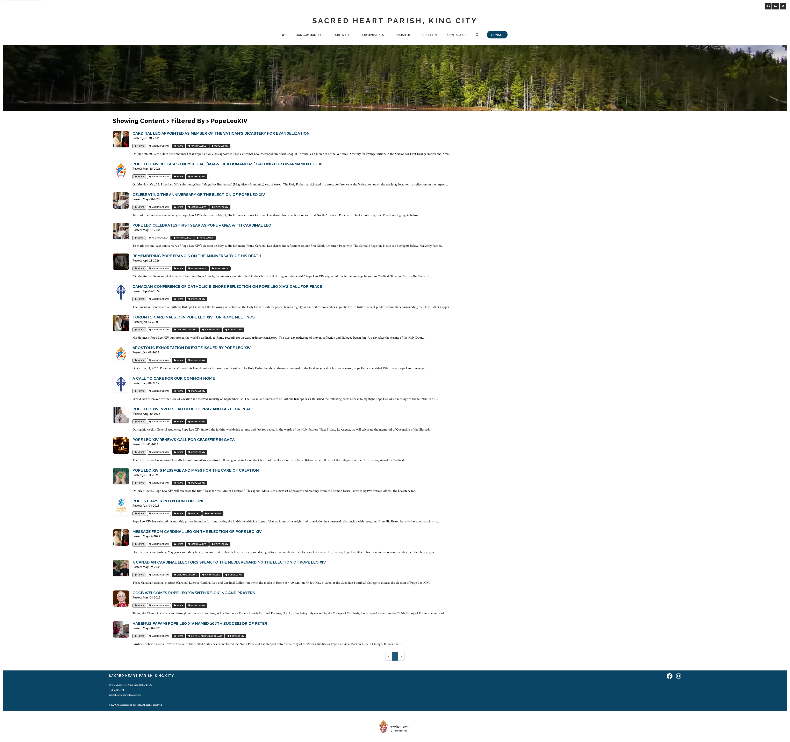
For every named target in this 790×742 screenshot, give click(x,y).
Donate (497, 35)
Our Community (308, 35)
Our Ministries (372, 35)
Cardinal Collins (186, 330)
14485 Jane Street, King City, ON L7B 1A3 (130, 684)
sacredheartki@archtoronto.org (125, 695)
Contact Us (456, 35)
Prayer (195, 513)
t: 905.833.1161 (116, 690)
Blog (140, 238)
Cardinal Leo (198, 146)
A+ (768, 6)
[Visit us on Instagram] (678, 676)
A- (775, 6)
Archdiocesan (160, 146)
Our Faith (341, 35)
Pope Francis (199, 268)
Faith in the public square (206, 636)
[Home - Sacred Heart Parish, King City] (283, 35)
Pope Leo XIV (221, 146)
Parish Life (404, 35)
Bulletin (429, 35)
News (140, 146)
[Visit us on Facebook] (670, 676)
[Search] (477, 35)
